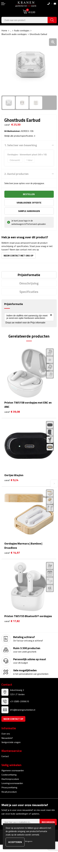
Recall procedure (9, 791)
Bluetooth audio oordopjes (14, 34)
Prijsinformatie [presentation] (29, 274)
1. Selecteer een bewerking (20, 145)
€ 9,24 (11, 480)
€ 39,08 (12, 412)
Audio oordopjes (21, 30)
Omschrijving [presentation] (29, 283)
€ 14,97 (12, 553)
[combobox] (24, 20)
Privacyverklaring (9, 787)
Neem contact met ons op (18, 255)
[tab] (28, 274)
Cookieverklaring (9, 774)
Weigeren (28, 841)
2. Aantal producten (16, 174)
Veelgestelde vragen (11, 742)
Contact (5, 756)
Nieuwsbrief (7, 738)
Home (4, 30)
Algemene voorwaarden (12, 770)
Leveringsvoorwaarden (12, 783)
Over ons (5, 733)
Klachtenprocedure (10, 779)
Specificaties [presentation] (28, 291)
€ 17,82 (12, 621)
